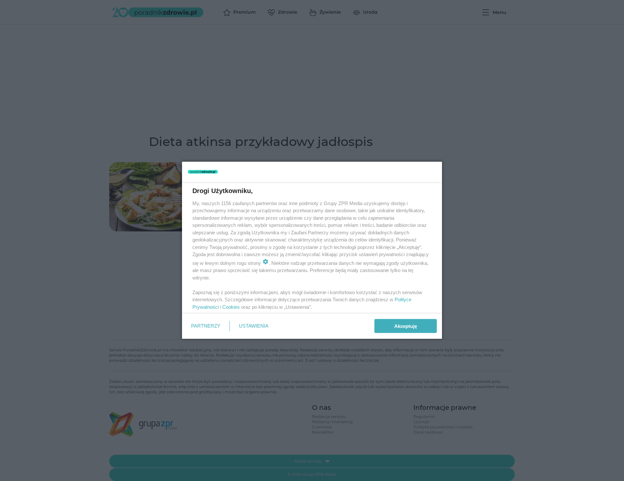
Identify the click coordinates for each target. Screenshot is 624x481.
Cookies (231, 306)
